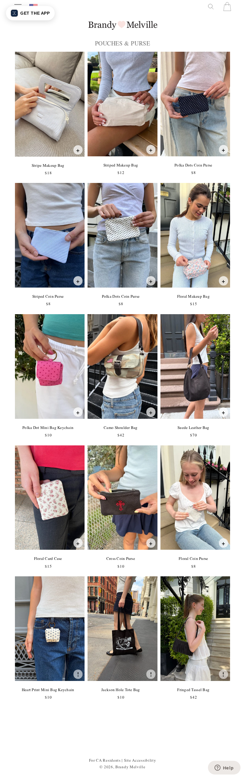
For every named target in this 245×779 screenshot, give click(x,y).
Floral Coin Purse (193, 558)
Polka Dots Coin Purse (193, 165)
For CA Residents (105, 760)
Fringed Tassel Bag (193, 689)
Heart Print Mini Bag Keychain (48, 689)
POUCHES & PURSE (122, 43)
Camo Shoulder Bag (120, 427)
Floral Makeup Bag (193, 296)
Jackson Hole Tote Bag (120, 689)
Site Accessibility (140, 760)
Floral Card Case (48, 558)
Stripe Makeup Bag (47, 165)
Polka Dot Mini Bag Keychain (48, 427)
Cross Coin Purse (120, 558)
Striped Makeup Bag (120, 165)
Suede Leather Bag (193, 427)
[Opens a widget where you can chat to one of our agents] (224, 768)
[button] (210, 6)
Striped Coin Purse (48, 296)
